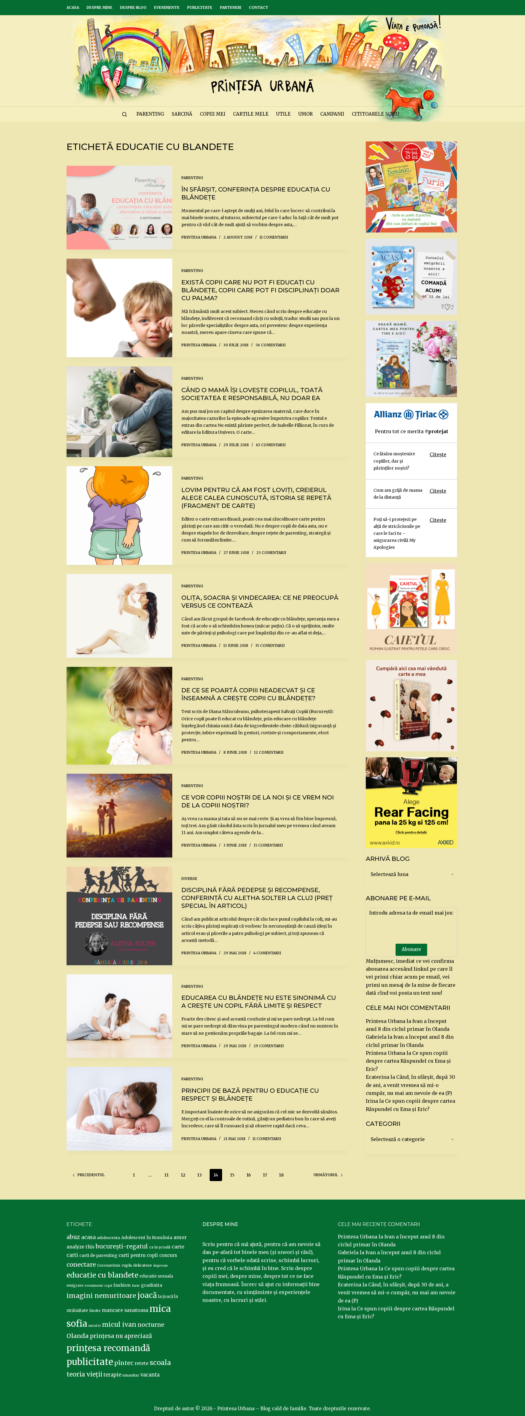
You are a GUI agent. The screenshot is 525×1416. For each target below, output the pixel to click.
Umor (305, 114)
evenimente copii (98, 1286)
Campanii (332, 114)
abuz (73, 1237)
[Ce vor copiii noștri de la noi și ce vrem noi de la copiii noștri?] (119, 815)
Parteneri (230, 7)
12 (183, 1175)
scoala (160, 1362)
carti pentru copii (138, 1255)
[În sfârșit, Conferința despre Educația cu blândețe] (119, 208)
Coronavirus (108, 1265)
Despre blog (133, 7)
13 (199, 1175)
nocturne (151, 1324)
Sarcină (182, 114)
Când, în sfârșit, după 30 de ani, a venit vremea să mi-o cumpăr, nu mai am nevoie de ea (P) (410, 1085)
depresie (160, 1265)
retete (142, 1363)
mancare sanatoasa (125, 1310)
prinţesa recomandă (108, 1348)
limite (95, 1310)
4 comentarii (267, 953)
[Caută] (124, 114)
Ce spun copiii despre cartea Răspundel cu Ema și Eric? (408, 1061)
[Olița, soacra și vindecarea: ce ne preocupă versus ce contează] (119, 616)
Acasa (73, 7)
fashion (122, 1285)
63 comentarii (271, 445)
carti (72, 1255)
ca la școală (159, 1247)
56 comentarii (271, 345)
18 (281, 1175)
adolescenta (108, 1237)
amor (180, 1237)
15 (232, 1175)
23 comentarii (271, 552)
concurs (168, 1255)
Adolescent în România (146, 1237)
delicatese (142, 1265)
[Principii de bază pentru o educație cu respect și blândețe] (119, 1109)
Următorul (326, 1175)
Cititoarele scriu (375, 114)
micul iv (94, 1326)
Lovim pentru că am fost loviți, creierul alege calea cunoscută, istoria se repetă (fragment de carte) (256, 497)
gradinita (151, 1285)
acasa (88, 1237)
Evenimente (167, 7)
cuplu (127, 1265)
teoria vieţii (84, 1374)
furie (136, 1286)
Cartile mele (251, 114)
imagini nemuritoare (101, 1296)
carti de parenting (98, 1255)
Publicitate (199, 7)
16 (248, 1175)
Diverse (189, 878)
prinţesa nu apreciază (121, 1336)
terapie (112, 1375)
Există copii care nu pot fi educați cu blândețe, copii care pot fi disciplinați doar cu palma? (260, 290)
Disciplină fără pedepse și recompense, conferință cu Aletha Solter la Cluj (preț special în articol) (257, 897)
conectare (81, 1264)
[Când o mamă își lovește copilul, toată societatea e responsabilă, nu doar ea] (119, 411)
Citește (438, 454)
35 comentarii (270, 645)
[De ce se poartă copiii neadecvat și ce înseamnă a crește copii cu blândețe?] (119, 716)
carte (178, 1247)
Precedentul (91, 1175)
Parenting (150, 114)
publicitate (90, 1362)
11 (166, 1175)
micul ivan (119, 1325)
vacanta (150, 1375)
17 (265, 1175)
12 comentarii (268, 752)
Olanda (78, 1336)
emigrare (75, 1285)
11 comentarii (273, 237)
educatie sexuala (156, 1276)
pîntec (123, 1363)
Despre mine (99, 7)
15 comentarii (268, 845)
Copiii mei (212, 114)
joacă (147, 1295)
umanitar (130, 1375)
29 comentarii (268, 1046)
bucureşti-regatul (122, 1246)
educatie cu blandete (102, 1275)
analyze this (80, 1247)
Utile (283, 114)
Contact (258, 7)
